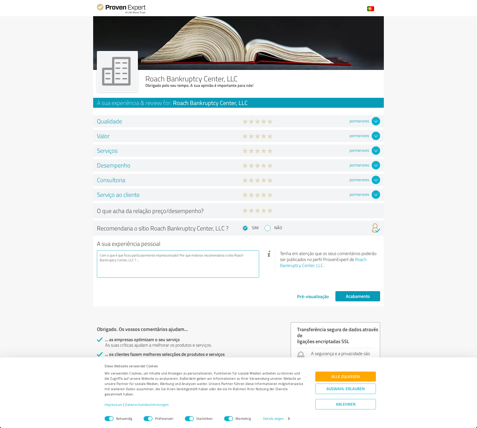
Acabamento (358, 296)
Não (278, 227)
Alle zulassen (345, 376)
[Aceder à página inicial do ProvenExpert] (121, 12)
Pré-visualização (313, 296)
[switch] (148, 418)
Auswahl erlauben (345, 389)
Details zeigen (273, 418)
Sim (255, 227)
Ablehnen (346, 404)
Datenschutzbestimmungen (147, 404)
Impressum (113, 404)
